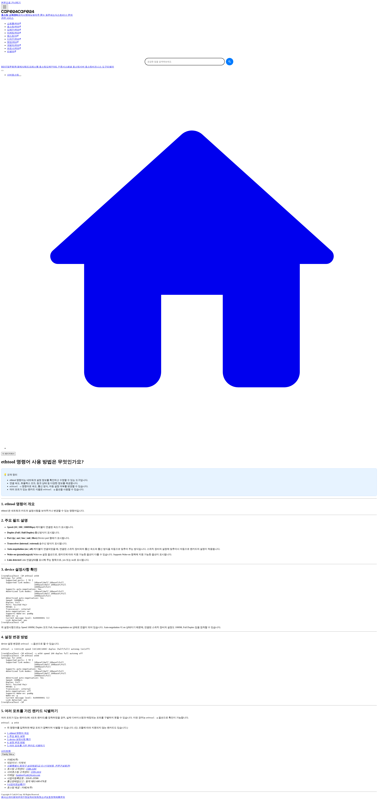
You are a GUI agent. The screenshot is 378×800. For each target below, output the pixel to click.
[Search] (229, 61)
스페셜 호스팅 (72, 66)
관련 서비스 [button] (7, 18)
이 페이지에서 (8, 454)
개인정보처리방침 (29, 797)
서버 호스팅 (86, 66)
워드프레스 (30, 66)
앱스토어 (12, 36)
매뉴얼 (31, 15)
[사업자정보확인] (16, 784)
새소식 (53, 15)
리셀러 (10, 51)
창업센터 (12, 42)
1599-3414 (36, 772)
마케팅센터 (13, 33)
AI (23, 66)
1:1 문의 (68, 15)
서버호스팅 (13, 75)
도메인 (49, 66)
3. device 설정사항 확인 (19, 739)
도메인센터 (13, 30)
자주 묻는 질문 (42, 15)
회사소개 (6, 797)
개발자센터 (13, 45)
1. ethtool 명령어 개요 (18, 733)
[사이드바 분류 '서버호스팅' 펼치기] (20, 75)
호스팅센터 (13, 26)
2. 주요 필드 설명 (16, 736)
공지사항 (23, 15)
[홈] (192, 448)
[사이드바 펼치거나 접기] (4, 7)
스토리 (60, 15)
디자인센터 (13, 39)
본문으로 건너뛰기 (11, 2)
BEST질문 (6, 66)
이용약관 (15, 797)
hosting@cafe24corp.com (28, 775)
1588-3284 (31, 769)
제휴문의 (60, 797)
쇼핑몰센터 (13, 23)
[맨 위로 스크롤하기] (2, 70)
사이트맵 (6, 751)
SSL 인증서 (59, 66)
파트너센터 (13, 48)
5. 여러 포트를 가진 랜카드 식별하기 (26, 745)
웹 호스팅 (41, 66)
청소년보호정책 (47, 797)
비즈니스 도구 (99, 66)
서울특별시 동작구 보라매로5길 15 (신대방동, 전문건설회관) (38, 766)
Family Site (8, 754)
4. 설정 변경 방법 (16, 742)
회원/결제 (17, 66)
